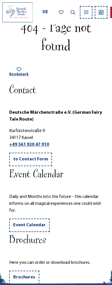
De (45, 12)
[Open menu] (86, 12)
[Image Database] (101, 12)
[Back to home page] (17, 12)
